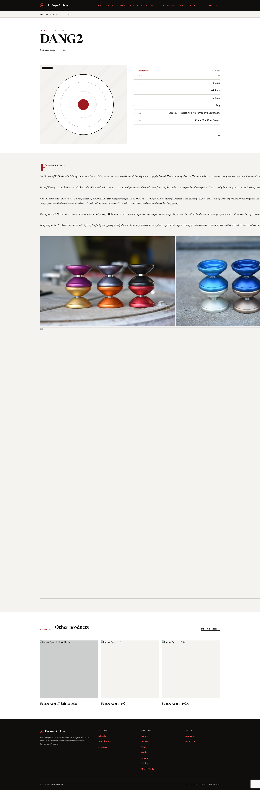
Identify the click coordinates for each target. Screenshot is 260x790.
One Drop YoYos (47, 50)
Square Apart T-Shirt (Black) (58, 703)
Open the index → (210, 629)
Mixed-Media (147, 769)
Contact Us (189, 742)
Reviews (145, 742)
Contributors (104, 742)
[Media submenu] (124, 5)
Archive (44, 15)
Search (212, 5)
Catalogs (145, 764)
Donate (101, 747)
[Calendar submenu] (157, 5)
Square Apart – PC (113, 703)
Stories (144, 758)
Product (57, 15)
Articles (144, 747)
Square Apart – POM (175, 703)
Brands (144, 736)
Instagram (189, 736)
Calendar (102, 736)
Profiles (144, 753)
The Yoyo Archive (57, 5)
